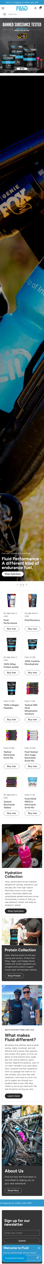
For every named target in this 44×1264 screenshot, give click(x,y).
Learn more (14, 1096)
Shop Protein (14, 975)
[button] (40, 8)
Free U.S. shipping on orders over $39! (22, 2)
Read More (13, 1190)
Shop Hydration (16, 911)
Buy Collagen (11, 574)
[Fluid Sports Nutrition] (22, 8)
